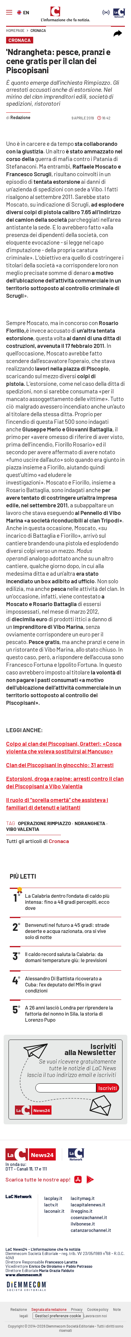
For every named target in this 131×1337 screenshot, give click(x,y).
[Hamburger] (9, 12)
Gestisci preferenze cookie (58, 1315)
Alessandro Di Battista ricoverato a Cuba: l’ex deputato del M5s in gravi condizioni (63, 984)
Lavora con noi (95, 1316)
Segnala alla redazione (48, 1309)
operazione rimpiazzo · (45, 823)
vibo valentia (22, 829)
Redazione (18, 1309)
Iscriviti (107, 1088)
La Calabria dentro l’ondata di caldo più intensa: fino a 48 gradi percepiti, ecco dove (67, 902)
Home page (15, 30)
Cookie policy (97, 1309)
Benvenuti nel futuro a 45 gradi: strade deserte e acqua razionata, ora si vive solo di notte (67, 931)
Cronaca (38, 30)
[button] (118, 33)
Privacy (77, 1309)
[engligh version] (20, 12)
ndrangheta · (91, 823)
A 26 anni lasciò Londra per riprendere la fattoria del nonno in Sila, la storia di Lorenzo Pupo (69, 1013)
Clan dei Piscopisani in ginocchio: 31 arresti (60, 764)
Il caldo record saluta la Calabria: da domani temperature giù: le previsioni (66, 957)
